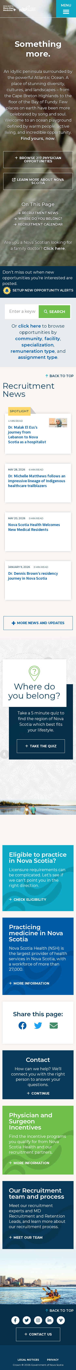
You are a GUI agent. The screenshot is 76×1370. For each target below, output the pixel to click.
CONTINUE (40, 1093)
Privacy (53, 1359)
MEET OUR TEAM (28, 1237)
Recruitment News (40, 213)
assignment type (37, 357)
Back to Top (62, 376)
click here (29, 326)
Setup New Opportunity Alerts (43, 290)
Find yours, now (38, 138)
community (28, 338)
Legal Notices (28, 1359)
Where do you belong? (40, 219)
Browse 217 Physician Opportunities (40, 159)
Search (57, 312)
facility (52, 338)
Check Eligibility (30, 899)
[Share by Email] (54, 1026)
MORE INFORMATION (31, 983)
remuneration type (33, 351)
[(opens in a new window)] (22, 1026)
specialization (37, 345)
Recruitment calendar (40, 224)
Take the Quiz (43, 746)
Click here (54, 248)
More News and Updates (40, 623)
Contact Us (40, 1334)
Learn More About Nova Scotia (40, 181)
